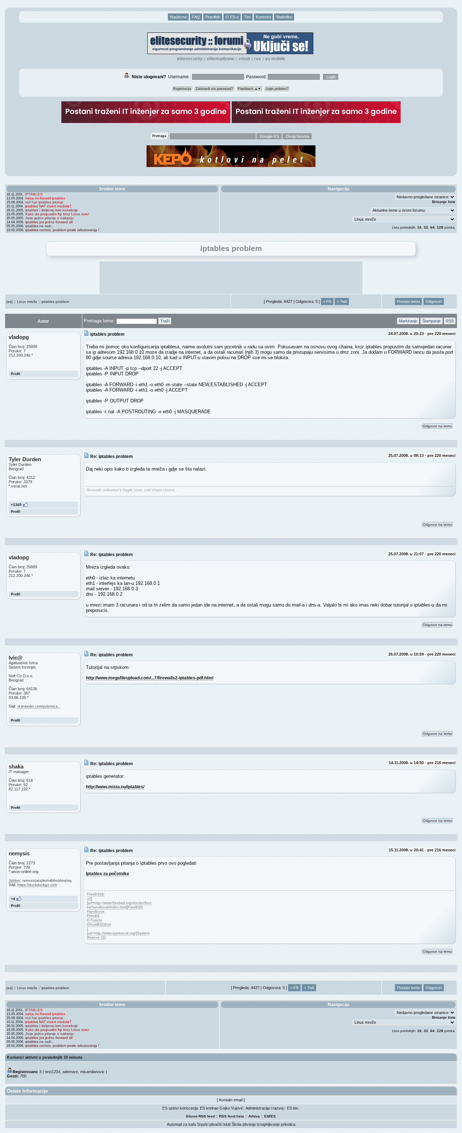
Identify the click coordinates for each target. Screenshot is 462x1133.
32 (426, 227)
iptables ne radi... (39, 226)
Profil (15, 374)
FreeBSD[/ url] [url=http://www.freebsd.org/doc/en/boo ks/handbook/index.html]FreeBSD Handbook (119, 902)
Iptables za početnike (107, 873)
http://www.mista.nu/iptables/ (115, 786)
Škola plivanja (244, 1124)
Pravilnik (212, 17)
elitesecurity (189, 58)
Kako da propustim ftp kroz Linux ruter (57, 214)
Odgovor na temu (437, 426)
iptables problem (55, 302)
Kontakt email (231, 1100)
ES (273, 1116)
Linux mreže (27, 302)
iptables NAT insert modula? (48, 206)
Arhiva (254, 1116)
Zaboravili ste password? (214, 89)
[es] (9, 302)
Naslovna (178, 17)
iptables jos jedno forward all (49, 222)
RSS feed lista (231, 1116)
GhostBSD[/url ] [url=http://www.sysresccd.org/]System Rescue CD (118, 930)
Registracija (182, 89)
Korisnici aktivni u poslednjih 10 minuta (44, 1057)
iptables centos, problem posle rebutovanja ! (62, 230)
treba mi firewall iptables (45, 198)
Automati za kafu (181, 1124)
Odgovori (434, 301)
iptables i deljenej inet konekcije (51, 210)
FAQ (196, 17)
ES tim (292, 1108)
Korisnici (263, 17)
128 (440, 227)
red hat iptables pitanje (44, 202)
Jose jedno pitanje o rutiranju (49, 218)
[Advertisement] (231, 277)
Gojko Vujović (231, 1108)
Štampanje (431, 321)
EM (267, 1116)
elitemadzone (220, 58)
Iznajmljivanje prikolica (276, 1124)
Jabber (14, 880)
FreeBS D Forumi (94, 918)
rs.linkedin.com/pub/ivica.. (38, 706)
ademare (70, 1072)
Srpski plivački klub (214, 1124)
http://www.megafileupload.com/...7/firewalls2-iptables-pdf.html (149, 677)
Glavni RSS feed (200, 1116)
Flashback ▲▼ (249, 89)
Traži (164, 321)
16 (419, 227)
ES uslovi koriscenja (180, 1108)
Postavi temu (408, 301)
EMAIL (244, 58)
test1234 (52, 1072)
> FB (327, 301)
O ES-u (232, 17)
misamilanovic (92, 1072)
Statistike (284, 17)
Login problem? (277, 89)
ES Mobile (275, 58)
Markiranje (408, 321)
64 (432, 227)
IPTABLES (34, 194)
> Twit (342, 301)
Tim (247, 17)
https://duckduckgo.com (37, 885)
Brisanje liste (444, 202)
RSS (257, 58)
